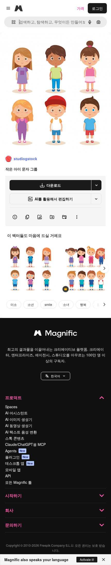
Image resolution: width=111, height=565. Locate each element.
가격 (80, 8)
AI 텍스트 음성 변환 (21, 432)
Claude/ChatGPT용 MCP (25, 444)
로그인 (97, 8)
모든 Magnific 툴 (18, 482)
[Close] (103, 559)
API (8, 475)
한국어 (55, 376)
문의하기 (13, 525)
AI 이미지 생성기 (18, 419)
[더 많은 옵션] (77, 217)
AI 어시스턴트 (16, 412)
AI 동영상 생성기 (18, 425)
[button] (55, 376)
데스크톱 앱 (19, 463)
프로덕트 (13, 397)
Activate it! (87, 559)
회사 (9, 510)
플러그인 (16, 457)
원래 (30, 44)
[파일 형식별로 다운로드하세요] (96, 185)
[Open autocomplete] (11, 22)
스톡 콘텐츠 (14, 438)
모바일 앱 (13, 469)
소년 (31, 304)
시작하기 (13, 495)
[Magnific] (55, 334)
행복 (83, 304)
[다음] (104, 268)
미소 (14, 304)
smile (48, 304)
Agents (15, 450)
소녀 (66, 304)
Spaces (11, 406)
